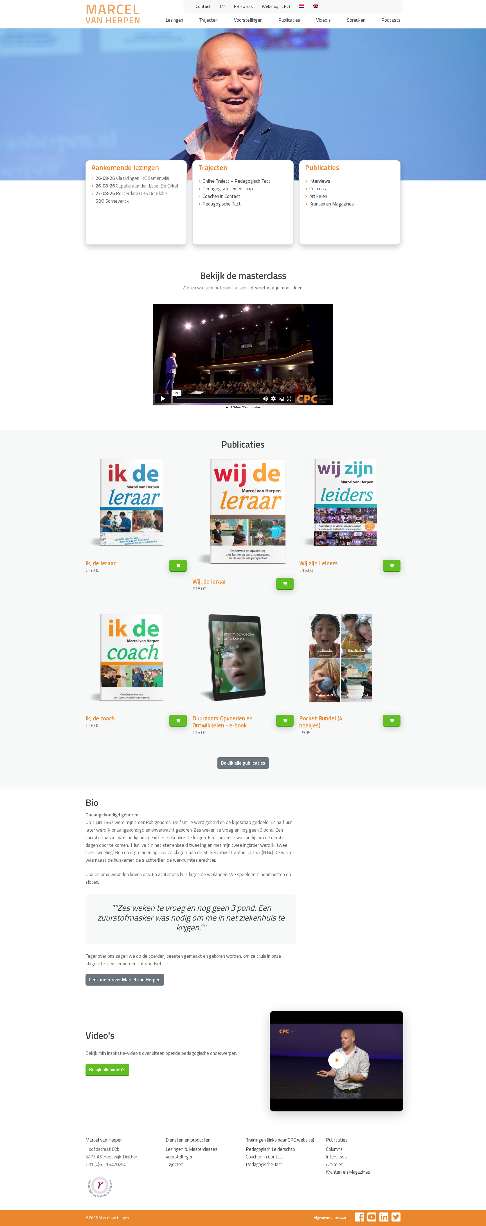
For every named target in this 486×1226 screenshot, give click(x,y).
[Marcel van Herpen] (113, 15)
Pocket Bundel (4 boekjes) (321, 722)
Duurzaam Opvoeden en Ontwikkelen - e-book (222, 722)
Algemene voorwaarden (333, 1217)
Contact (203, 6)
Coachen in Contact (221, 196)
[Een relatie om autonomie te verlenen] (336, 1061)
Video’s (323, 20)
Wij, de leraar (209, 581)
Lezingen (174, 20)
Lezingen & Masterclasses (191, 1149)
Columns (317, 188)
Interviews (319, 181)
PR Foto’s (243, 6)
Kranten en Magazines (331, 203)
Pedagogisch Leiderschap (227, 188)
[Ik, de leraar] (178, 566)
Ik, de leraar (101, 563)
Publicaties (289, 20)
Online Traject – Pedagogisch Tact (236, 181)
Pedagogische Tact (221, 203)
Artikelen (318, 196)
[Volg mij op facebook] (359, 1217)
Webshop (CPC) (276, 6)
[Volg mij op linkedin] (383, 1217)
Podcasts (390, 20)
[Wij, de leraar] (285, 584)
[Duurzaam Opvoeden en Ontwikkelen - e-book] (285, 721)
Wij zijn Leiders (318, 563)
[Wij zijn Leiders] (391, 566)
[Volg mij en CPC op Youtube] (371, 1217)
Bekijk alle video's (107, 1069)
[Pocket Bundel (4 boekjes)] (391, 721)
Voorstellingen (248, 20)
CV (222, 6)
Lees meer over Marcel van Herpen (125, 979)
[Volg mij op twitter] (396, 1217)
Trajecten (208, 20)
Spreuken (356, 20)
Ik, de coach (100, 718)
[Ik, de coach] (178, 721)
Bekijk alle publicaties (243, 763)
